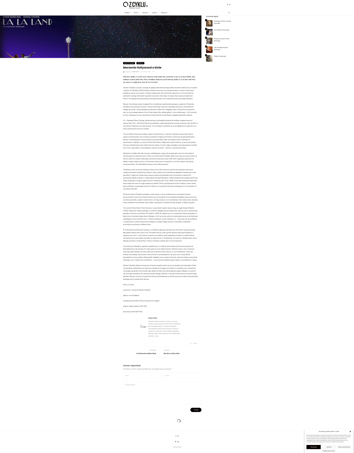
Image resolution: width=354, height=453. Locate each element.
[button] (350, 431)
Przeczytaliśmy (129, 63)
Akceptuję (313, 447)
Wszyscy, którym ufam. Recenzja (222, 40)
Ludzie (154, 13)
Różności (164, 13)
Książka (126, 13)
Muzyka (144, 13)
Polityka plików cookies (329, 451)
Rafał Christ (136, 71)
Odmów (328, 447)
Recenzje (140, 63)
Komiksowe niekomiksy (146, 353)
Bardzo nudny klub (171, 353)
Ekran (136, 13)
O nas (177, 436)
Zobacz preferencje (344, 447)
